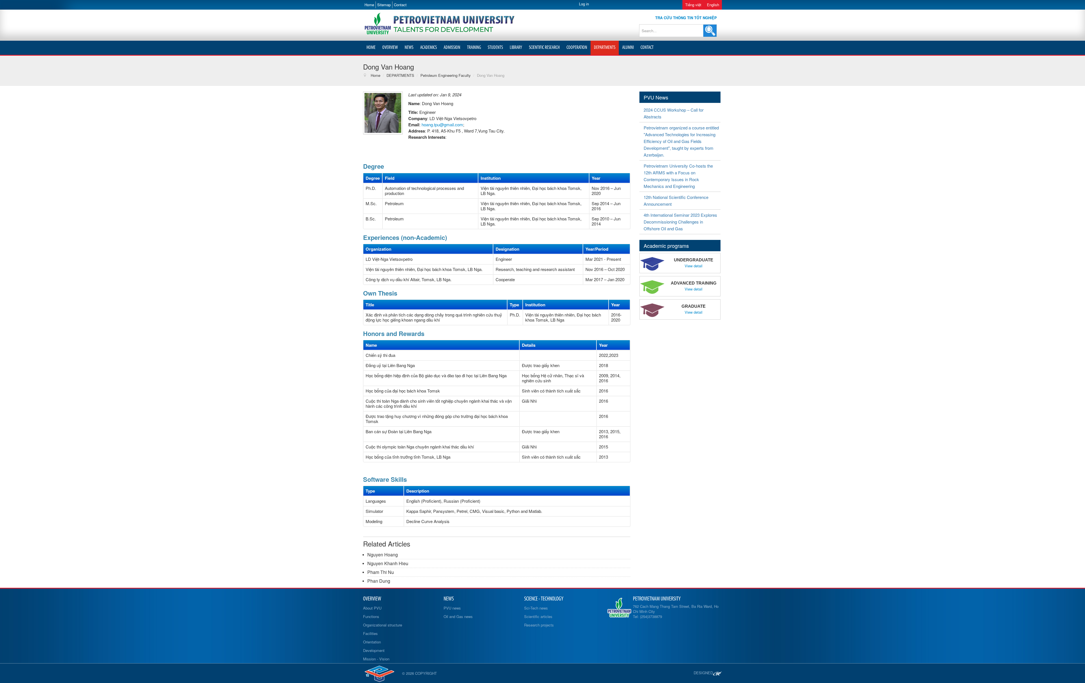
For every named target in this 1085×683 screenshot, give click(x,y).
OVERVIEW (390, 47)
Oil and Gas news (458, 616)
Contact (400, 4)
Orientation (372, 642)
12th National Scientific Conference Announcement (676, 200)
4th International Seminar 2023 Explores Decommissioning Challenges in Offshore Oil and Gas (680, 221)
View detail (693, 265)
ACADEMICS (428, 47)
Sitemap (384, 4)
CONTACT (647, 47)
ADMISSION (452, 47)
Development (374, 650)
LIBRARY (516, 47)
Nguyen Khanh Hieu (387, 563)
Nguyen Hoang (382, 554)
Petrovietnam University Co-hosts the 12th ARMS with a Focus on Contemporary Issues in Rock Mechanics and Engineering (678, 176)
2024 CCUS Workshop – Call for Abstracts (674, 113)
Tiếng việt (693, 4)
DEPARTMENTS (604, 47)
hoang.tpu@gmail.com (442, 124)
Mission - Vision (376, 659)
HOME (371, 47)
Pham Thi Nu (380, 572)
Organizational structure (382, 625)
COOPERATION (577, 47)
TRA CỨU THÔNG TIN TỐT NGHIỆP (686, 17)
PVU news (452, 608)
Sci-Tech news (536, 608)
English (713, 4)
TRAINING (474, 47)
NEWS (409, 47)
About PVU (372, 608)
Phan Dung (378, 581)
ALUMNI (628, 47)
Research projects (539, 625)
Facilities (370, 633)
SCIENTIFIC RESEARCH (544, 47)
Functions (371, 616)
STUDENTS (495, 47)
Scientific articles (538, 616)
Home (369, 4)
